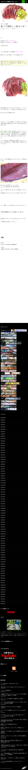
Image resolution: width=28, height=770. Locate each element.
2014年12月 (3, 557)
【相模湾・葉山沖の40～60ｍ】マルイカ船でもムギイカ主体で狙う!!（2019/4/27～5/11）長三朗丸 (14, 746)
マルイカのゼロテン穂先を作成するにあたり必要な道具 (12, 749)
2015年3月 (3, 550)
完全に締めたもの (5, 132)
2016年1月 (3, 526)
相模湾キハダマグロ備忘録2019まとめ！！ (9, 724)
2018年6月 (3, 468)
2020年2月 (3, 433)
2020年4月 (3, 431)
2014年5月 (3, 573)
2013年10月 (3, 589)
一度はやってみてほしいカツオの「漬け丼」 (10, 248)
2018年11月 (3, 457)
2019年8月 (3, 440)
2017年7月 (3, 492)
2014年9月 (3, 564)
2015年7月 (3, 540)
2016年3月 (3, 524)
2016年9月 (3, 515)
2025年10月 (3, 417)
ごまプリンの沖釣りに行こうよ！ (9, 1)
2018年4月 (3, 471)
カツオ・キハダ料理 (4, 23)
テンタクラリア (15, 159)
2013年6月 (3, 598)
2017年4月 (3, 499)
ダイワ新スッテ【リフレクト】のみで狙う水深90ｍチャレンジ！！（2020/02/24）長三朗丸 (13, 715)
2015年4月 (3, 547)
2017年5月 (3, 496)
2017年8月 (3, 489)
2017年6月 (3, 494)
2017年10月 (3, 485)
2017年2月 (3, 503)
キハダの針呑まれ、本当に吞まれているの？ (10, 683)
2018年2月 (3, 475)
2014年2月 (3, 580)
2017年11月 (3, 482)
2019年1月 (3, 454)
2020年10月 (3, 429)
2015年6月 (3, 543)
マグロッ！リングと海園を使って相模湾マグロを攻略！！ (12, 698)
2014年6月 (3, 571)
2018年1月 (3, 478)
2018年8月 (3, 464)
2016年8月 (3, 517)
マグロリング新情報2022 (6, 690)
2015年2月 (3, 552)
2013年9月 (3, 592)
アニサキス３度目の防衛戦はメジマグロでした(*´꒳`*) (11, 761)
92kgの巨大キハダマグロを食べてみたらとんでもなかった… (13, 687)
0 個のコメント (16, 28)
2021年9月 (3, 424)
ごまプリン (10, 28)
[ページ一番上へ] (24, 768)
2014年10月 (3, 561)
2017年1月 (3, 506)
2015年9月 (3, 536)
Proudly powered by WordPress (6, 768)
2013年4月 (3, 603)
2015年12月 (3, 529)
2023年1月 (3, 420)
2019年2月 (3, 452)
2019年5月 (3, 447)
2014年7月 (3, 568)
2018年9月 (3, 461)
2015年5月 (3, 545)
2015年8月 (3, 538)
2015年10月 (3, 533)
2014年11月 (3, 559)
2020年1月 (3, 436)
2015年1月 (3, 554)
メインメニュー (26, 1)
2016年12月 (3, 508)
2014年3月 (3, 578)
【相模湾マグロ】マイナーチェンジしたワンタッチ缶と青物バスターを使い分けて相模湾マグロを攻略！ (14, 694)
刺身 (2, 237)
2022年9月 (3, 422)
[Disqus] (14, 270)
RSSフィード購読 (14, 671)
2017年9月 (3, 487)
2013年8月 (3, 594)
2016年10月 (3, 513)
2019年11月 (3, 438)
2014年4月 (3, 575)
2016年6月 (3, 522)
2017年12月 (3, 480)
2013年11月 (3, 587)
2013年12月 (3, 585)
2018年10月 (3, 459)
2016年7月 (3, 519)
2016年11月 (3, 510)
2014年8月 (3, 566)
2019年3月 (3, 450)
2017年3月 (3, 501)
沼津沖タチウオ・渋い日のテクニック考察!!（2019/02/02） (13, 757)
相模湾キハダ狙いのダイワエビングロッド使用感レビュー (12, 727)
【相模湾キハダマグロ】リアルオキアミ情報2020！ (11, 706)
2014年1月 (3, 582)
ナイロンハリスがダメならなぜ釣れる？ (9, 243)
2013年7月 (3, 596)
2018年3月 (3, 473)
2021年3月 (3, 427)
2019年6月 (3, 445)
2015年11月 (3, 531)
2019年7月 (3, 443)
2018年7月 (3, 466)
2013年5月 (3, 601)
